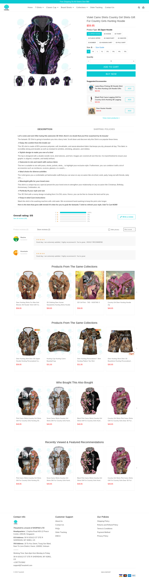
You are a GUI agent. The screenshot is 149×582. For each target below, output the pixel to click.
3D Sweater (122, 38)
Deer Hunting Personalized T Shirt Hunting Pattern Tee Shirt (89, 360)
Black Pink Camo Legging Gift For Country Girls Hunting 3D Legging (108, 98)
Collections (81, 7)
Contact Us (109, 7)
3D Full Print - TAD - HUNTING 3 (88, 302)
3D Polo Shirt (121, 42)
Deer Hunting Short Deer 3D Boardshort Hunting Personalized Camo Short (119, 360)
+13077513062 (19, 562)
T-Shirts (38, 7)
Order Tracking (96, 7)
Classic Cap (51, 7)
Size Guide (100, 47)
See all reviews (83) (20, 218)
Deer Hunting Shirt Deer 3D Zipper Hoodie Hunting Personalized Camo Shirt (28, 360)
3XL (113, 51)
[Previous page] (14, 81)
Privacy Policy (102, 536)
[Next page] (72, 81)
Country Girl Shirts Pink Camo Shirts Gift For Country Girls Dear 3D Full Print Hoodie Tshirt (120, 419)
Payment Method (103, 532)
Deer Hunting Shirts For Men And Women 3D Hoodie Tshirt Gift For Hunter (27, 304)
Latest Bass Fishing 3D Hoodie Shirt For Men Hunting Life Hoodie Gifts (109, 87)
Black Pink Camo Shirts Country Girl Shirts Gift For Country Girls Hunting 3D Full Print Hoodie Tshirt (89, 419)
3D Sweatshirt (109, 38)
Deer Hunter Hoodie (103, 108)
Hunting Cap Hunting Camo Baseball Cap (56, 360)
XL (102, 51)
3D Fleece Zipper (94, 38)
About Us (59, 521)
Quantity (90, 57)
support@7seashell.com (22, 565)
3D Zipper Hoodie (105, 30)
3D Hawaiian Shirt (105, 42)
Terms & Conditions (104, 528)
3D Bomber (92, 42)
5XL (125, 51)
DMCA (58, 536)
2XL (107, 51)
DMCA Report (106, 572)
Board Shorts (66, 7)
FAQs (57, 528)
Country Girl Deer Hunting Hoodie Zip (119, 304)
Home (30, 7)
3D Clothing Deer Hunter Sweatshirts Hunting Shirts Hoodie (58, 304)
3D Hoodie (107, 34)
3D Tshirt (118, 34)
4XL (119, 51)
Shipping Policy (103, 521)
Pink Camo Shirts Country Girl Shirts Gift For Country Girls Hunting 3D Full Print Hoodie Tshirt (28, 419)
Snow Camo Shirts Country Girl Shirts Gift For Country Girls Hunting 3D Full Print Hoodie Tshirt (59, 419)
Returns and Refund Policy (107, 525)
